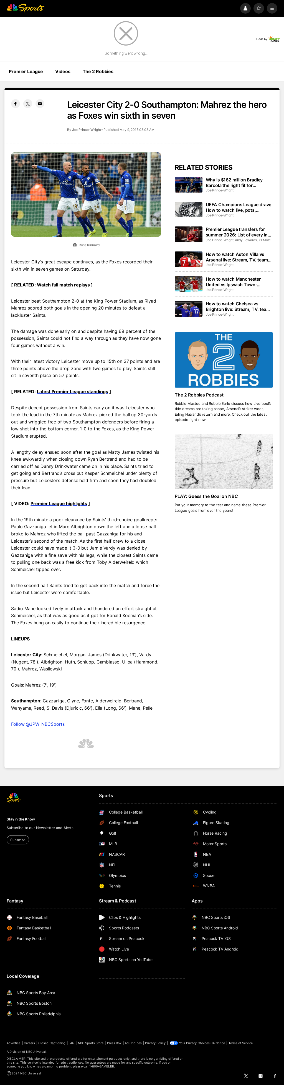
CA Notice (218, 1043)
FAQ (71, 1043)
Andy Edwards (246, 240)
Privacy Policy (155, 1043)
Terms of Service (241, 1043)
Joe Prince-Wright (86, 130)
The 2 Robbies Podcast (199, 395)
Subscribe (18, 840)
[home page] (25, 8)
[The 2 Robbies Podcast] (224, 360)
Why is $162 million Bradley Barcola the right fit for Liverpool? (234, 182)
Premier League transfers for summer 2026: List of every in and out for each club (237, 232)
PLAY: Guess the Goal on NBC (206, 496)
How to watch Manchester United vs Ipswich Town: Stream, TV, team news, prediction (233, 281)
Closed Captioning (51, 1043)
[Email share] (40, 103)
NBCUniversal (36, 1052)
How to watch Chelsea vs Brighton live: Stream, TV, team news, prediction (238, 306)
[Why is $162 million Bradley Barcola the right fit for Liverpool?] (188, 185)
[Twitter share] (27, 103)
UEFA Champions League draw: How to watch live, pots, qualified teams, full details (239, 207)
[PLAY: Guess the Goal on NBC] (224, 461)
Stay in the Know (21, 819)
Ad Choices (133, 1043)
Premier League (26, 71)
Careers (29, 1043)
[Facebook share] (15, 103)
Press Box (114, 1043)
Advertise (14, 1043)
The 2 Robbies (98, 71)
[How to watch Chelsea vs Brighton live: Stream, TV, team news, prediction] (188, 308)
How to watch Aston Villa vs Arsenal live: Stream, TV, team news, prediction (237, 257)
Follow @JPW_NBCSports (38, 724)
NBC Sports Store (91, 1043)
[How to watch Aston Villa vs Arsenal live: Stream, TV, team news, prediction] (188, 259)
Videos (62, 71)
